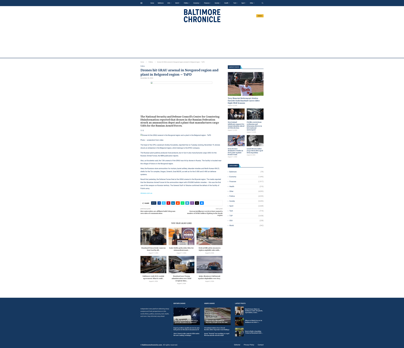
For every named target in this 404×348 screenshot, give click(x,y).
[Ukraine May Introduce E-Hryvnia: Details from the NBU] (217, 316)
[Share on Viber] (192, 203)
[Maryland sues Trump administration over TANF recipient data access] (182, 264)
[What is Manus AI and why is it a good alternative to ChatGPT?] (186, 316)
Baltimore (161, 3)
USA (168, 3)
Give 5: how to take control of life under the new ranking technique (186, 334)
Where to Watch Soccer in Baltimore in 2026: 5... (253, 321)
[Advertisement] (202, 40)
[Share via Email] (202, 203)
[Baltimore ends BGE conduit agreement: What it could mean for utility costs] (153, 264)
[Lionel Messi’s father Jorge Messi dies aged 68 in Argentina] (255, 140)
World (177, 3)
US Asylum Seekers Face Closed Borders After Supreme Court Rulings (216, 328)
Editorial (237, 345)
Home (152, 3)
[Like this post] (154, 203)
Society (217, 3)
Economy (196, 3)
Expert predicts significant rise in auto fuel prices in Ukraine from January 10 (186, 328)
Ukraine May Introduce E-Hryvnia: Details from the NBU (217, 321)
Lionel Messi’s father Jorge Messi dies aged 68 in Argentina (255, 150)
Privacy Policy (249, 345)
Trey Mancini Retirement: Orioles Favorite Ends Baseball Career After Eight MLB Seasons (244, 100)
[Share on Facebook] (159, 203)
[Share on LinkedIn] (173, 203)
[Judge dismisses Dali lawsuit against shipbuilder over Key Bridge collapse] (210, 264)
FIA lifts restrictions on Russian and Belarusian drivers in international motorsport (254, 126)
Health (226, 3)
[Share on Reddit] (178, 203)
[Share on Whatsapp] (182, 203)
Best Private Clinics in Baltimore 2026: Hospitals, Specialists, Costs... (254, 310)
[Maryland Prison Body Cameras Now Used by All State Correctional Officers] (153, 236)
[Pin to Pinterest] (168, 203)
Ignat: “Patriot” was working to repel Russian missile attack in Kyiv (216, 334)
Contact (260, 16)
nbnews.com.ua (146, 193)
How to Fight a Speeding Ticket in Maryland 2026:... (254, 332)
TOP (246, 216)
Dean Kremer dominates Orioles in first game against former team (235, 151)
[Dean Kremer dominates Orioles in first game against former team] (236, 140)
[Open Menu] (141, 3)
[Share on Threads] (197, 203)
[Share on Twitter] (164, 203)
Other (251, 3)
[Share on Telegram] (187, 203)
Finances (207, 3)
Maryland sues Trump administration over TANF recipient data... (181, 278)
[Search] (262, 3)
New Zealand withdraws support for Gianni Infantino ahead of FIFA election (236, 125)
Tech (234, 3)
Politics (186, 3)
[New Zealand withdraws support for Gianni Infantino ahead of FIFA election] (236, 114)
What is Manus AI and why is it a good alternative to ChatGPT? (186, 321)
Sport (243, 3)
